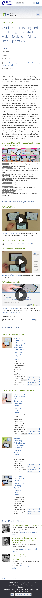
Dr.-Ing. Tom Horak (26, 63)
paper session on (11, 313)
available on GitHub (26, 244)
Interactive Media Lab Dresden (10, 14)
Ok (12, 594)
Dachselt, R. (17, 359)
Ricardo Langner (25, 532)
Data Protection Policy (23, 594)
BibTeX (34, 385)
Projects (4, 48)
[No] (39, 589)
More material (34, 382)
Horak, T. (17, 357)
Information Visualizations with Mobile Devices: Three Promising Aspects (19, 482)
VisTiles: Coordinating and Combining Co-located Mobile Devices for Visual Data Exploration (19, 345)
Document (34, 378)
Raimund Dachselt (26, 549)
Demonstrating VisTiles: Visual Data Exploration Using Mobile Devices (19, 400)
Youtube (20, 3)
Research (7, 579)
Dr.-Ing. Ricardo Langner (11, 63)
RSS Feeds (23, 3)
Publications (5, 52)
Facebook (17, 3)
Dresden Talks (6, 58)
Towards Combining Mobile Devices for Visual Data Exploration (19, 443)
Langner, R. (17, 355)
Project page (34, 380)
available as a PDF (29, 320)
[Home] (2, 579)
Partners (4, 55)
